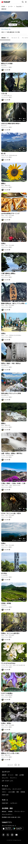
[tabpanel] (14, 403)
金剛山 (3, 333)
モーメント (10, 775)
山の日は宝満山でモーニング (10, 213)
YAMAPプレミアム (6, 789)
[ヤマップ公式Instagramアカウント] (12, 834)
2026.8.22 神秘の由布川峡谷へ (10, 123)
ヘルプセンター (14, 803)
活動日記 (4, 775)
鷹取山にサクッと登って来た (10, 753)
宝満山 (3, 243)
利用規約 (10, 811)
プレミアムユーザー (6, 29)
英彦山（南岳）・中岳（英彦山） (11, 363)
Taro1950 (18, 6)
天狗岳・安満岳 (6, 603)
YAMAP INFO (5, 803)
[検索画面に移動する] (22, 2)
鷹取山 (3, 183)
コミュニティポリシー (7, 814)
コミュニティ (5, 778)
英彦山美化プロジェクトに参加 (11, 393)
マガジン (4, 792)
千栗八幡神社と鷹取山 (8, 273)
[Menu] (19, 25)
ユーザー (10, 6)
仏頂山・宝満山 (6, 723)
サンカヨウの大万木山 (8, 663)
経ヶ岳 (3, 153)
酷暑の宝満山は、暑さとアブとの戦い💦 (14, 303)
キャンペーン (13, 778)
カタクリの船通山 (6, 693)
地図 (16, 775)
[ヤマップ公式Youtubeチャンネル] (16, 834)
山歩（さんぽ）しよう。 (8, 780)
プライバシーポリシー (19, 811)
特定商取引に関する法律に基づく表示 (11, 817)
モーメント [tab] (15, 37)
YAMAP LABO (5, 795)
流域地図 (23, 792)
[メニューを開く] (25, 2)
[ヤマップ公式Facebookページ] (3, 834)
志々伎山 (4, 573)
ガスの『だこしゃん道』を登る (11, 513)
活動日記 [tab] (4, 37)
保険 (17, 792)
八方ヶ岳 (4, 93)
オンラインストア (17, 789)
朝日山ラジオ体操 (6, 63)
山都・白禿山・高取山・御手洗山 (11, 453)
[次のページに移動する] (19, 765)
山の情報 (21, 775)
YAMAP (3, 6)
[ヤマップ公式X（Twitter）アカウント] (7, 834)
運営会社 (4, 811)
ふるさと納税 (11, 792)
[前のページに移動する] (15, 765)
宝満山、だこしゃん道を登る (10, 633)
